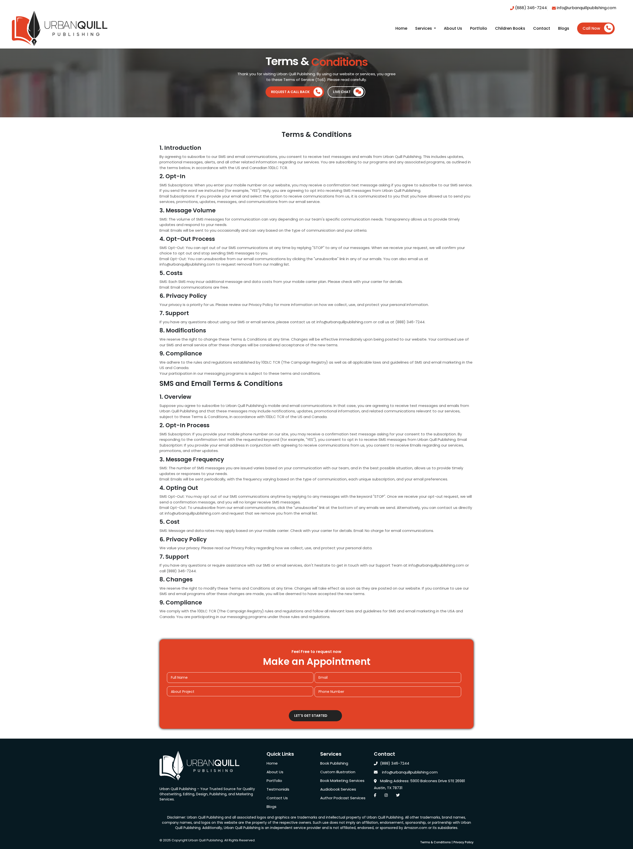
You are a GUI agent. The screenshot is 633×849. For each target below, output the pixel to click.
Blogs (563, 28)
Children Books (510, 28)
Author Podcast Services (342, 797)
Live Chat (342, 91)
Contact (541, 28)
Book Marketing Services (342, 780)
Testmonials (278, 789)
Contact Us (277, 797)
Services (424, 28)
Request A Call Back (290, 91)
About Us (453, 28)
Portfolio (478, 28)
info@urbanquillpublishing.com (586, 8)
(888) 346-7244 (530, 8)
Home (401, 28)
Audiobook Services (338, 789)
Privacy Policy (463, 842)
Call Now (591, 28)
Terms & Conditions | (436, 842)
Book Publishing (334, 763)
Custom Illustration (337, 771)
